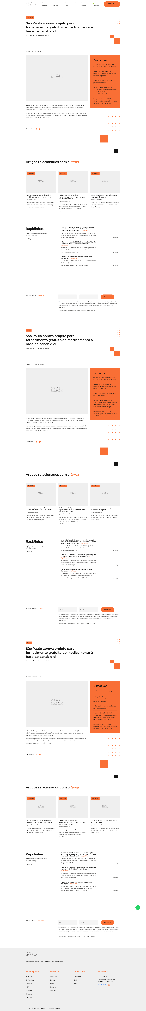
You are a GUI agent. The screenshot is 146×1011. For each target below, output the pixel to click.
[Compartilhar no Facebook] (36, 129)
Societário (29, 990)
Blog (76, 3)
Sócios (76, 980)
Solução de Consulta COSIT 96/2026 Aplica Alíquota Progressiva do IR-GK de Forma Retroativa (105, 101)
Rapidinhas (37, 51)
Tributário (29, 997)
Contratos (29, 983)
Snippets (41, 364)
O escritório (77, 976)
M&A (27, 987)
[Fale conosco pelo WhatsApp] (137, 907)
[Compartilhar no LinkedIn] (40, 129)
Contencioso (30, 980)
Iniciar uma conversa (111, 4)
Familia (34, 677)
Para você (29, 51)
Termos (78, 310)
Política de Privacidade (54, 1008)
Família (52, 983)
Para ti (40, 677)
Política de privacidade (88, 310)
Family (28, 364)
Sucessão (29, 994)
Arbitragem (29, 976)
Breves (28, 677)
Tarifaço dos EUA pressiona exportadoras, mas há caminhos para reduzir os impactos (105, 74)
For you (34, 364)
